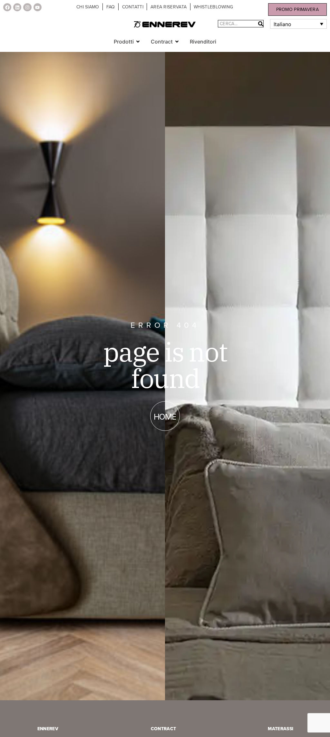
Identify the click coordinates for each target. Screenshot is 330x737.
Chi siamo (87, 7)
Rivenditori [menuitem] (203, 41)
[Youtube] (38, 7)
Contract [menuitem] (162, 41)
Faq (110, 7)
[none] (298, 24)
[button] (138, 41)
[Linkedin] (17, 7)
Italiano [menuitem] (282, 24)
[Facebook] (7, 7)
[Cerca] (260, 23)
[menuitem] (298, 24)
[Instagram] (27, 7)
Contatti (132, 7)
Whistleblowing (213, 7)
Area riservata (168, 7)
